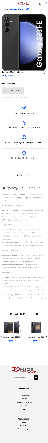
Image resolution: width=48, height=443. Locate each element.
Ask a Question (8, 83)
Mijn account (24, 425)
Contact (24, 409)
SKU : (4, 97)
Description (24, 175)
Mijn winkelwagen (24, 429)
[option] (24, 42)
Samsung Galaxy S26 (36, 337)
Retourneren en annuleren (24, 402)
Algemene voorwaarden (24, 395)
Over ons (24, 398)
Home (4, 9)
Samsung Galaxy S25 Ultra (12, 337)
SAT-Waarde (24, 406)
